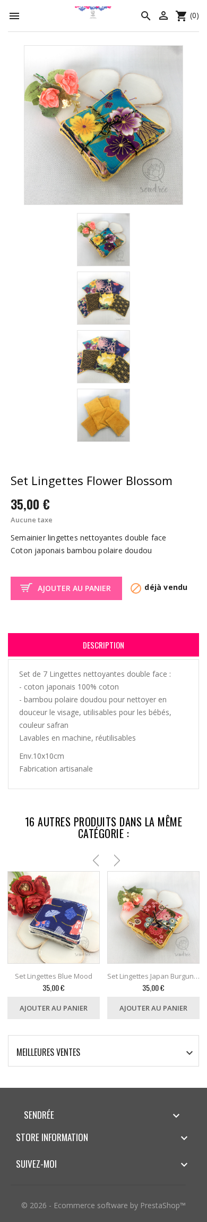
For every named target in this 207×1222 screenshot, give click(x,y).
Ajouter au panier (74, 588)
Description (103, 645)
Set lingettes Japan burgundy (153, 976)
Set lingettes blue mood (53, 976)
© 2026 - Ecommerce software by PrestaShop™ (103, 1205)
